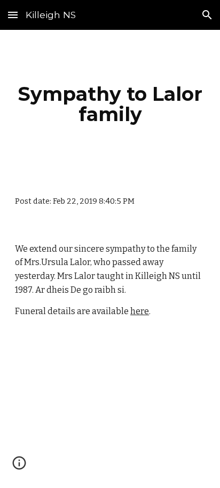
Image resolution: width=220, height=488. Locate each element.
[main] (110, 104)
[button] (13, 14)
